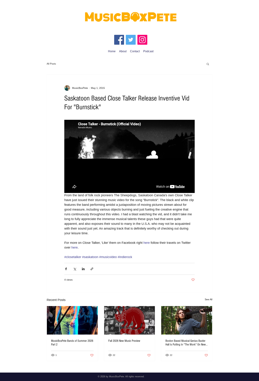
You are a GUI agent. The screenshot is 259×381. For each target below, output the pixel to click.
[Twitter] (131, 40)
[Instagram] (142, 40)
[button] (207, 63)
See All (208, 299)
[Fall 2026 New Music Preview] (129, 320)
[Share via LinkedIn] (83, 269)
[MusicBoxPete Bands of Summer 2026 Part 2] (72, 320)
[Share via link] (92, 269)
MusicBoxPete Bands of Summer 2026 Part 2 (72, 342)
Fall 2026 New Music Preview (124, 341)
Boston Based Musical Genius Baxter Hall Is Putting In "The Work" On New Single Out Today (185, 342)
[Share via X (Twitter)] (74, 269)
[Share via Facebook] (66, 269)
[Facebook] (119, 40)
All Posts (51, 63)
